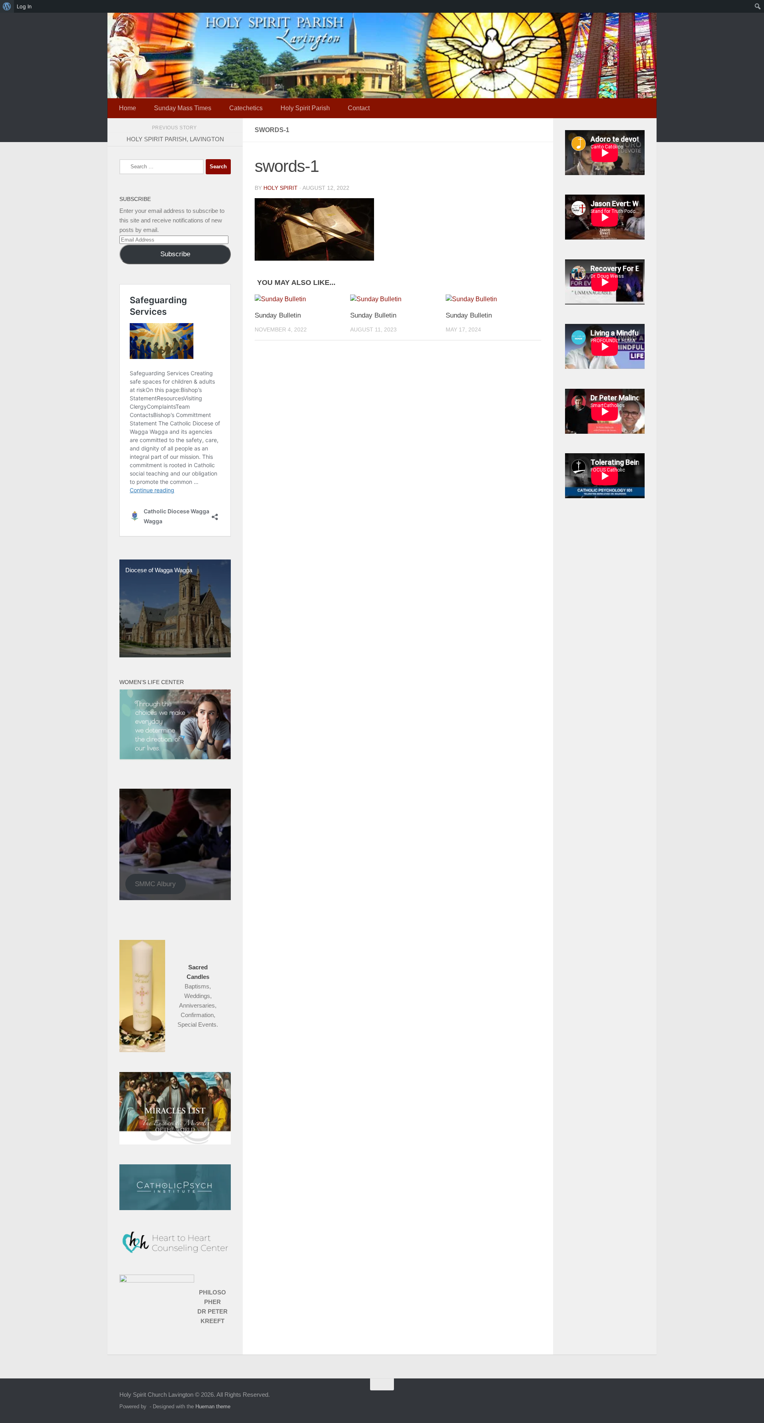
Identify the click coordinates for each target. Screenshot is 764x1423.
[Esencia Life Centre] (175, 757)
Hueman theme (212, 1406)
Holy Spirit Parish (305, 108)
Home (127, 108)
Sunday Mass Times (182, 108)
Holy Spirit (280, 188)
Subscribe (175, 254)
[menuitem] (7, 6)
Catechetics (246, 108)
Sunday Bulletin (278, 315)
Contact (359, 108)
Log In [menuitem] (24, 6)
